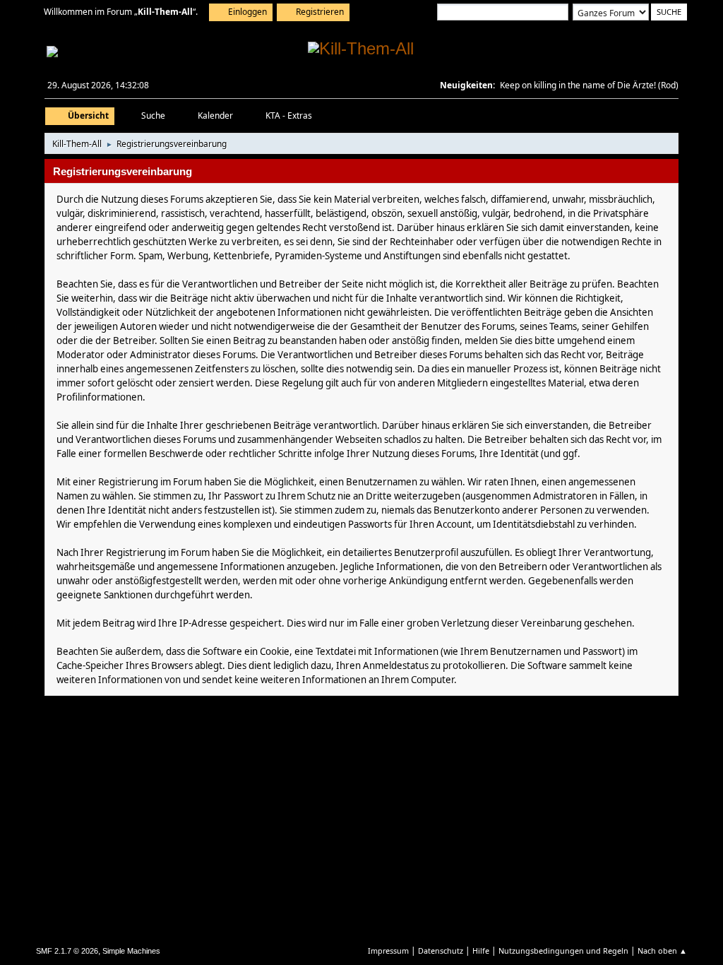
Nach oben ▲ (662, 950)
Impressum (388, 950)
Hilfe (480, 950)
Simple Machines (131, 951)
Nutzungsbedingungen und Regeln (563, 950)
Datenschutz (440, 950)
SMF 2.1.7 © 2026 (67, 951)
